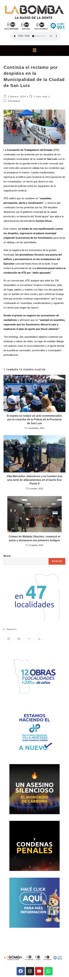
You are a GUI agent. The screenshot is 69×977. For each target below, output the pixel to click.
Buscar (7, 556)
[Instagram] (29, 638)
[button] (34, 50)
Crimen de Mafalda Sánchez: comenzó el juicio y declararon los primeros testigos (34, 538)
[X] (8, 638)
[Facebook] (18, 638)
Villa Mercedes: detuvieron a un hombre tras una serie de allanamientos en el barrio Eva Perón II (34, 480)
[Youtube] (39, 971)
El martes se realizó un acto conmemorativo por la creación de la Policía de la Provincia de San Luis (34, 419)
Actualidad (14, 101)
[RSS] (39, 638)
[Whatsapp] (48, 971)
